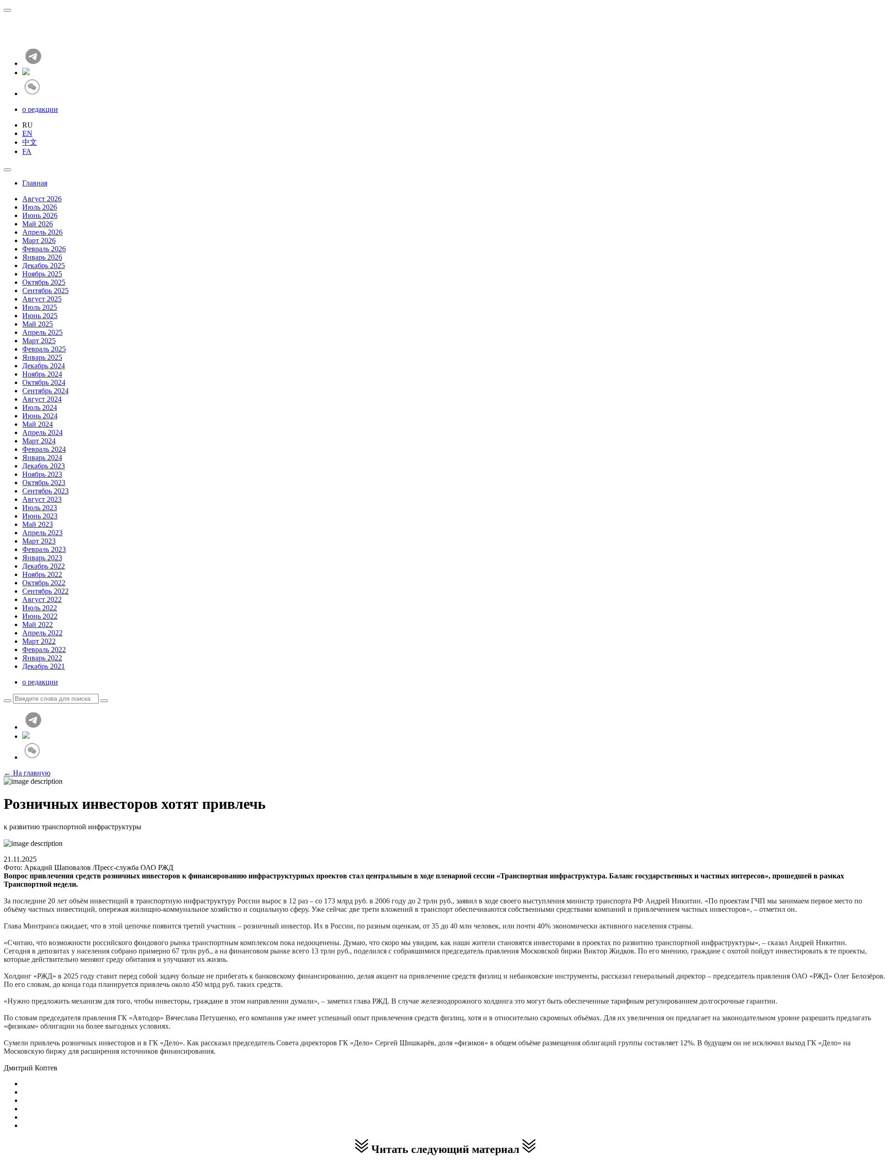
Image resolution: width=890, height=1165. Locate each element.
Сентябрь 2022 (45, 591)
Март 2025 (39, 341)
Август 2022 (42, 599)
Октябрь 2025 (43, 282)
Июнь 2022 (39, 616)
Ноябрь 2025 (42, 274)
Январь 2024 (42, 457)
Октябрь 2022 (43, 583)
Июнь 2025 (39, 316)
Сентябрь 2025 (45, 290)
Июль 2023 (39, 508)
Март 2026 (39, 240)
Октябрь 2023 (43, 482)
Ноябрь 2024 (42, 374)
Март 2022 (39, 641)
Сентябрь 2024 (45, 391)
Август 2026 (42, 199)
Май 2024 (37, 424)
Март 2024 (39, 441)
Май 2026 (37, 224)
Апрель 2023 (42, 533)
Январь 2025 (42, 357)
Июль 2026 (39, 207)
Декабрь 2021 (43, 666)
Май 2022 (37, 624)
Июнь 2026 (39, 215)
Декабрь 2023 (43, 466)
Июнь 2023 (39, 516)
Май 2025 (37, 324)
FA (27, 151)
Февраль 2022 (44, 649)
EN (27, 133)
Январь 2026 (42, 257)
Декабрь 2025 (43, 265)
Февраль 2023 (44, 549)
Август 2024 (42, 399)
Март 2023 (39, 541)
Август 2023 (42, 499)
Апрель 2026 (42, 232)
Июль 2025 (39, 307)
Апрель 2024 (42, 432)
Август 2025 (42, 299)
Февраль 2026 (44, 249)
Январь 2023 (42, 558)
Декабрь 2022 (43, 566)
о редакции (40, 109)
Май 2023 (37, 524)
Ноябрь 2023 (42, 474)
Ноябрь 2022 (42, 574)
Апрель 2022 (42, 633)
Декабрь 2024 (43, 366)
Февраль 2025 (44, 349)
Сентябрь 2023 (45, 491)
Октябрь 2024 (43, 382)
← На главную (27, 773)
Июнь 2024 (39, 416)
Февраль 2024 (44, 449)
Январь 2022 (42, 658)
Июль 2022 (39, 608)
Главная (34, 183)
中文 (29, 142)
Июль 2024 (39, 407)
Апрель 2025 (42, 332)
